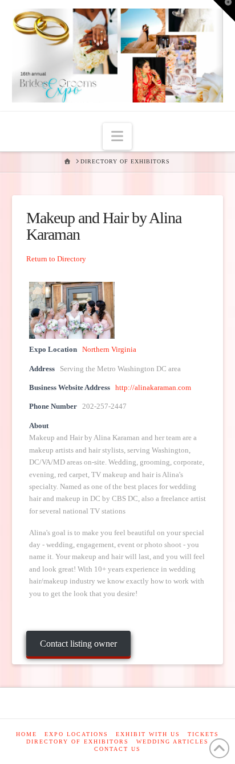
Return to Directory (56, 258)
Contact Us (117, 749)
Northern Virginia (109, 350)
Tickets (203, 734)
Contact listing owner (78, 643)
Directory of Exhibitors (77, 741)
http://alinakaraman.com (153, 388)
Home (26, 734)
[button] (117, 136)
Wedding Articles (172, 741)
